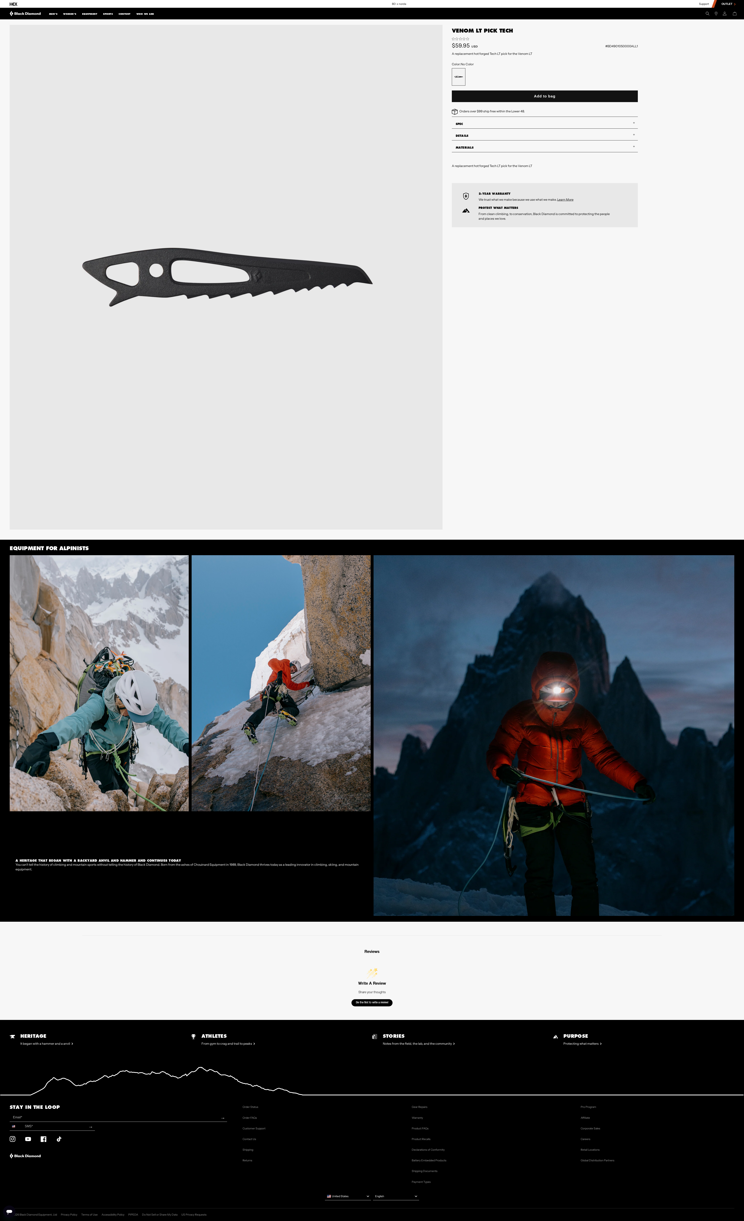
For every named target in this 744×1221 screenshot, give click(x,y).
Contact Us (249, 1139)
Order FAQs (250, 1117)
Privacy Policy (69, 1214)
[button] (53, 13)
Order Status (250, 1107)
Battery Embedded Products (429, 1160)
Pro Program (588, 1107)
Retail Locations (590, 1149)
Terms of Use (89, 1214)
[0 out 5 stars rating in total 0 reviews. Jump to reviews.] (461, 39)
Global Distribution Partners (597, 1160)
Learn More (565, 199)
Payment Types (421, 1182)
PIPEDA (133, 1214)
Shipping (248, 1149)
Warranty (417, 1117)
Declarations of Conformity (428, 1149)
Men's (53, 14)
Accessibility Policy (113, 1214)
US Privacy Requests (194, 1214)
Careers (585, 1139)
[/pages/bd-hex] (13, 4)
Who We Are (145, 14)
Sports (108, 14)
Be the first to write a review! (372, 1002)
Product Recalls (421, 1139)
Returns (247, 1160)
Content (125, 14)
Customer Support (254, 1128)
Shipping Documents (424, 1171)
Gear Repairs (419, 1107)
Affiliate (585, 1117)
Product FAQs (420, 1128)
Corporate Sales (590, 1128)
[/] (25, 13)
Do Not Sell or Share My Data (159, 1214)
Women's (69, 14)
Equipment (89, 14)
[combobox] (16, 1126)
